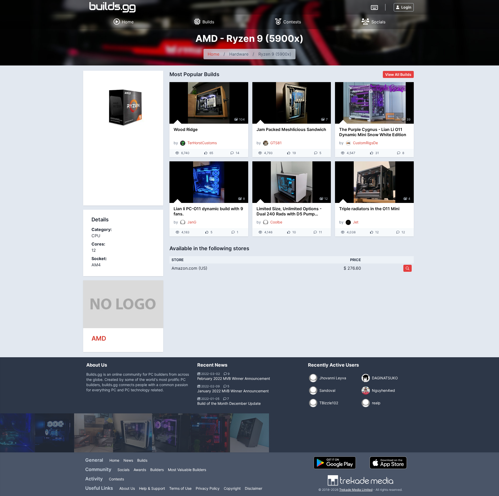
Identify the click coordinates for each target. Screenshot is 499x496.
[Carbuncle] (93, 432)
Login (406, 7)
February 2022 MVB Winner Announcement (233, 378)
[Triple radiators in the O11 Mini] (374, 182)
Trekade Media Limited (355, 490)
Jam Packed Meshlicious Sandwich (291, 129)
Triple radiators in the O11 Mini (369, 208)
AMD (98, 338)
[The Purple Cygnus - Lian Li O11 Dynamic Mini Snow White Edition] (374, 103)
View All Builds (398, 74)
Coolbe (276, 222)
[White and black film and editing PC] (132, 432)
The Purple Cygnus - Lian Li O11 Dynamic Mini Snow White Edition (372, 132)
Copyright (232, 488)
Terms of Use (180, 488)
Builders (157, 469)
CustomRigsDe (365, 143)
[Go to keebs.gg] (374, 7)
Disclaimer (253, 488)
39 (408, 119)
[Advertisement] (123, 170)
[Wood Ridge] (208, 103)
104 (242, 119)
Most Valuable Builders (187, 469)
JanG (191, 222)
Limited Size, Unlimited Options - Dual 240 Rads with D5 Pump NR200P (289, 211)
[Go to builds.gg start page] (112, 7)
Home (213, 54)
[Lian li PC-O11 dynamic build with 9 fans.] (208, 182)
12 (326, 199)
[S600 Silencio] (171, 432)
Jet (355, 222)
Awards (140, 469)
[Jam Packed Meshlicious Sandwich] (291, 103)
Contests (116, 479)
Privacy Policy (208, 488)
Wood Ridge (186, 129)
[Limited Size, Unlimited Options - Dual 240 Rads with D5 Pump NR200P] (291, 182)
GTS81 (276, 143)
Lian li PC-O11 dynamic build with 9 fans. (208, 211)
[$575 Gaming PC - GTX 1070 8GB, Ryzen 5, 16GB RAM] (249, 432)
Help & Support (152, 488)
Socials (123, 469)
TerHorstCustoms (202, 143)
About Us (127, 488)
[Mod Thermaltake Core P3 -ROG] (210, 432)
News (128, 460)
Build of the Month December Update (229, 403)
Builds (142, 460)
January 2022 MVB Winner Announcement (233, 391)
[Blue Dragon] (54, 432)
